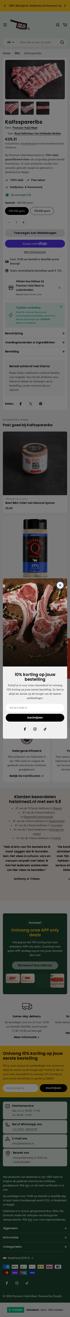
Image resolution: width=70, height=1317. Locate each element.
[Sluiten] (60, 585)
